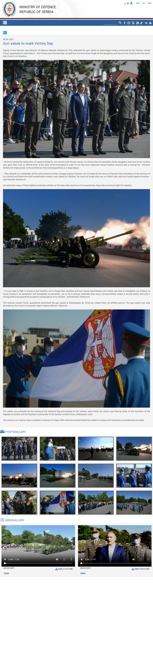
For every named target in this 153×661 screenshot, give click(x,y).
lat (144, 3)
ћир (137, 3)
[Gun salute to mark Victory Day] (19, 448)
